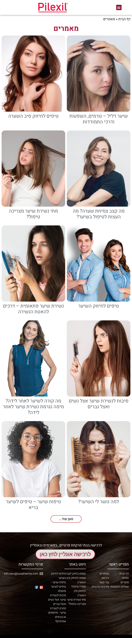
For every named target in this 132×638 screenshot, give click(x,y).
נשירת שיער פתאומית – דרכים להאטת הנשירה (33, 309)
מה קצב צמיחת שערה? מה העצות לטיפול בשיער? (99, 214)
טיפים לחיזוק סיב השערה (33, 116)
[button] (119, 7)
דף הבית (124, 19)
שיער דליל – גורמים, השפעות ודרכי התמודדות (98, 119)
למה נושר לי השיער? (98, 501)
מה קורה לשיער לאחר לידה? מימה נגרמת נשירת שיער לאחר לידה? (33, 406)
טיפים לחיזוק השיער (98, 306)
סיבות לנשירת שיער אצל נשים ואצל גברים (98, 403)
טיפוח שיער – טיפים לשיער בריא (33, 504)
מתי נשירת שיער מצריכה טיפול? (33, 214)
